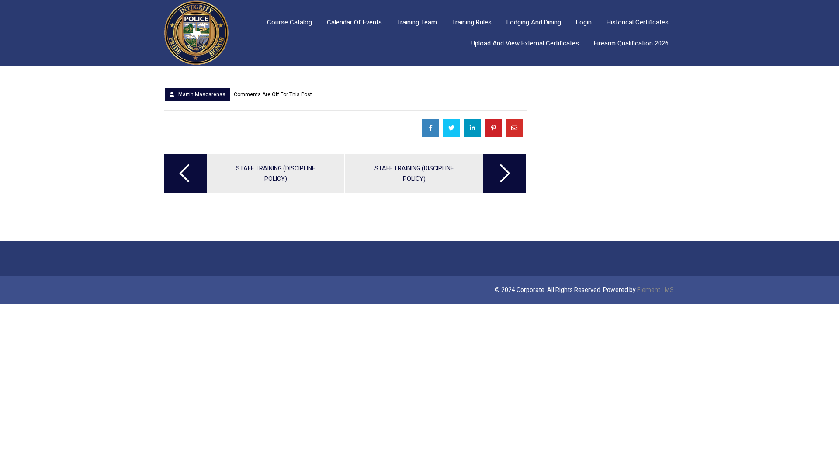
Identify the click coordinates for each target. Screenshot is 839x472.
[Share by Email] (514, 128)
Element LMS (655, 289)
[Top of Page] (814, 448)
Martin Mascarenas (201, 94)
